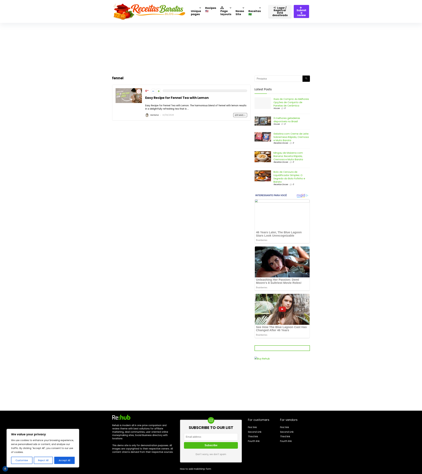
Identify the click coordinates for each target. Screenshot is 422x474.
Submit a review (301, 13)
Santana (154, 115)
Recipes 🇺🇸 (210, 9)
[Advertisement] (211, 48)
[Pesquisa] (306, 79)
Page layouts (225, 12)
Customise (21, 460)
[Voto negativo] (153, 91)
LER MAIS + (240, 115)
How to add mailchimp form (195, 469)
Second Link (254, 432)
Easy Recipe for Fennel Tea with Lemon (177, 98)
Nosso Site (240, 12)
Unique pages (196, 12)
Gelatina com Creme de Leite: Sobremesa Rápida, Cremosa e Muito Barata (291, 137)
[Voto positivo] (158, 91)
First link (252, 427)
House (276, 108)
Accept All (64, 460)
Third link (253, 436)
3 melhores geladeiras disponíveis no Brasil (286, 119)
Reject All (43, 460)
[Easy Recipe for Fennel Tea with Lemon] (129, 90)
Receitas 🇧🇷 (254, 12)
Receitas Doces (280, 142)
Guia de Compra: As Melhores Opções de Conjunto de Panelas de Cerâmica (291, 102)
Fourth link (254, 441)
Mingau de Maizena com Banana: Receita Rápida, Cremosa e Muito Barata (288, 156)
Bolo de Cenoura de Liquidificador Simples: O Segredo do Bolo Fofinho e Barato (289, 176)
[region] (43, 448)
